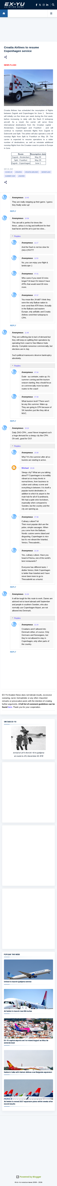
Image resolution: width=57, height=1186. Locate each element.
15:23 (27, 428)
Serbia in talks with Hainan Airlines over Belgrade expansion (28, 1072)
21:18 (36, 551)
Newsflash (45, 172)
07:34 (36, 372)
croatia (18, 172)
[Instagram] (44, 5)
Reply (13, 211)
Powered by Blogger (30, 1176)
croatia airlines (31, 172)
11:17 (36, 243)
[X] (40, 5)
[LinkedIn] (47, 5)
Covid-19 (8, 172)
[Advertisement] (28, 30)
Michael (25, 468)
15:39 (36, 453)
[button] (5, 57)
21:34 (36, 625)
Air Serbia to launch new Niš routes (18, 1011)
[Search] (53, 5)
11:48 (27, 333)
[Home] (4, 13)
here (10, 707)
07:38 (36, 517)
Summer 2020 (10, 176)
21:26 (27, 594)
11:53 (36, 258)
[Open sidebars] (51, 13)
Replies (17, 236)
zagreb (21, 176)
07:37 (36, 295)
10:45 (27, 198)
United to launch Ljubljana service (17, 982)
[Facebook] (36, 5)
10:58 (27, 218)
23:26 (32, 468)
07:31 (36, 274)
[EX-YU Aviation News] (14, 5)
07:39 (36, 397)
